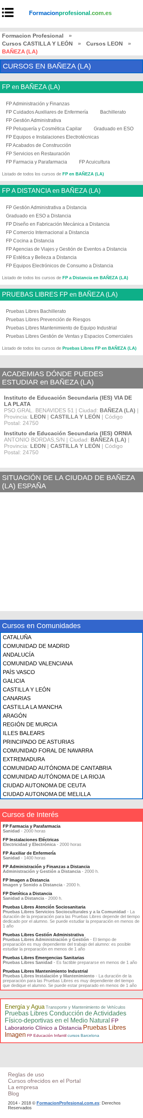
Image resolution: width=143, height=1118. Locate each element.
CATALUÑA (17, 637)
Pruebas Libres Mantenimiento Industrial (45, 971)
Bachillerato (113, 112)
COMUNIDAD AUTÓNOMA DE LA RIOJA (54, 776)
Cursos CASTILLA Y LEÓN (37, 43)
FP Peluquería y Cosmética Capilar (44, 128)
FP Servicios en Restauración (38, 153)
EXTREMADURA (24, 759)
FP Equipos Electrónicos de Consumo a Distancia (59, 266)
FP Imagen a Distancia (26, 880)
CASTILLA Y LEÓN (26, 689)
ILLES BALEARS (23, 733)
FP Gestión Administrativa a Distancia (46, 207)
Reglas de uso (26, 1074)
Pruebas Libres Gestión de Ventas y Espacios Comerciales (69, 336)
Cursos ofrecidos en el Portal (44, 1081)
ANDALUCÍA (18, 654)
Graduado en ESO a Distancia (38, 216)
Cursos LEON (104, 43)
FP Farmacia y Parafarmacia (36, 162)
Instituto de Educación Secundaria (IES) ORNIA (68, 433)
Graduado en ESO (113, 128)
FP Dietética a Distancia (27, 893)
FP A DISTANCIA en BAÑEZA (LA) (51, 191)
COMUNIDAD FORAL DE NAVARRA (48, 750)
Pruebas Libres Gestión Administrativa (43, 934)
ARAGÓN (15, 715)
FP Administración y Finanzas (38, 104)
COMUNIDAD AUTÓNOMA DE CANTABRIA (57, 768)
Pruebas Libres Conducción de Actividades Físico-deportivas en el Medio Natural (65, 1017)
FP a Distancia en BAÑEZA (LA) (95, 277)
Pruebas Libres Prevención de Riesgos (48, 319)
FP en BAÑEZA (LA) (31, 87)
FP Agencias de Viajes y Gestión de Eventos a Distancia (66, 249)
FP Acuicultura (94, 162)
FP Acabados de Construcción (38, 145)
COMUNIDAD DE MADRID (36, 646)
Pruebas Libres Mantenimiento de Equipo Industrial (61, 328)
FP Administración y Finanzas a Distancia (46, 866)
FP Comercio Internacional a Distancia (47, 232)
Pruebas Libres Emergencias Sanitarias (43, 957)
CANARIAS (17, 698)
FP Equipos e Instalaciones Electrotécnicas (52, 137)
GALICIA (14, 681)
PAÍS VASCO (19, 672)
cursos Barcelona (83, 1035)
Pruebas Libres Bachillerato (36, 311)
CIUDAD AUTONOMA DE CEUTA (44, 785)
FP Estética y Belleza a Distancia (41, 257)
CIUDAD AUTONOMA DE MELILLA (47, 794)
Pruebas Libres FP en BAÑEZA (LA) (99, 348)
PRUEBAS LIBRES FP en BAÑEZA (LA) (60, 294)
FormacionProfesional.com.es (68, 1103)
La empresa (23, 1087)
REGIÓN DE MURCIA (30, 724)
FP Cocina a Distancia (30, 241)
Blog (13, 1093)
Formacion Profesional (33, 35)
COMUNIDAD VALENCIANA (38, 663)
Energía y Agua (24, 1006)
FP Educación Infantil (46, 1035)
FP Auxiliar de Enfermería (29, 853)
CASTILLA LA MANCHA (32, 707)
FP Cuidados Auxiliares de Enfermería (47, 112)
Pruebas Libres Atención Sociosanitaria (44, 907)
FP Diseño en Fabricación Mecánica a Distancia (58, 224)
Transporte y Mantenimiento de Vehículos (86, 1007)
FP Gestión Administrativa (33, 120)
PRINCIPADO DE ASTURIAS (38, 742)
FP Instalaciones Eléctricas (31, 839)
